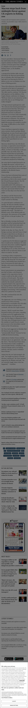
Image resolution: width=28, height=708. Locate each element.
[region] (14, 685)
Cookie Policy (22, 680)
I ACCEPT (14, 701)
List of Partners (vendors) (6, 697)
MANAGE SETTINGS (14, 705)
